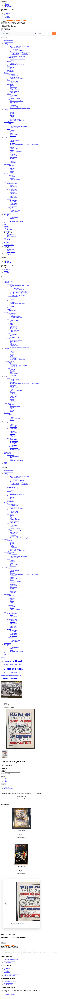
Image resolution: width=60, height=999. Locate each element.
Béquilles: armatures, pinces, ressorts (19, 54)
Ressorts (9, 61)
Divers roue (10, 207)
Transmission (10, 175)
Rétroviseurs (13, 105)
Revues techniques (14, 217)
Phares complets (14, 134)
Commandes (10, 45)
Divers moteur (13, 155)
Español (7, 5)
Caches (12, 116)
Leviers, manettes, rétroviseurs (17, 59)
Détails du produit (8, 788)
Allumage (9, 110)
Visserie (12, 67)
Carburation (13, 162)
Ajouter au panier (5, 773)
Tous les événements (11, 675)
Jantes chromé (13, 190)
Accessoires (13, 136)
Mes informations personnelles (11, 974)
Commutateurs (13, 124)
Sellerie (9, 94)
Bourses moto (4, 657)
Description (6, 787)
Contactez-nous (7, 962)
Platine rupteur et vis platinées (17, 120)
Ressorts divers (13, 63)
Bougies (12, 115)
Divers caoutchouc (14, 91)
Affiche (12, 218)
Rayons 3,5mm (14, 204)
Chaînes (12, 180)
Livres (11, 220)
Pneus (11, 185)
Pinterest (6, 781)
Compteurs (16, 49)
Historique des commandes (10, 970)
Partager (6, 778)
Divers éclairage (14, 127)
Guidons (12, 60)
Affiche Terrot (21, 830)
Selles (11, 96)
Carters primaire (14, 81)
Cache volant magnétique (16, 78)
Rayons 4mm (13, 206)
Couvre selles (13, 95)
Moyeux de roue (14, 211)
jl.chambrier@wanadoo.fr (10, 994)
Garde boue (10, 70)
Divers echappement (15, 166)
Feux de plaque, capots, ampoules (18, 126)
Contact (6, 14)
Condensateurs (13, 117)
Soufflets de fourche (15, 89)
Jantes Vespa (13, 196)
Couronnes (12, 176)
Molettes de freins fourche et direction (19, 46)
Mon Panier (7, 16)
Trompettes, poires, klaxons (20, 53)
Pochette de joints (14, 140)
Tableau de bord (14, 106)
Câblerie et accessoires (18, 50)
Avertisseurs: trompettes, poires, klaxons (20, 52)
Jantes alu (12, 194)
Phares (8, 129)
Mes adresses (7, 972)
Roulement (12, 158)
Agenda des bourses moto (10, 961)
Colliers (12, 171)
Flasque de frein (14, 75)
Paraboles (12, 131)
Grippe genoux (13, 92)
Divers (8, 66)
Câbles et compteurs (15, 47)
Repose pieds (13, 103)
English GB (8, 6)
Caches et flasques (11, 74)
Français (7, 4)
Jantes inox (12, 192)
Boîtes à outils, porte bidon (16, 101)
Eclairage (9, 123)
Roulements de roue (15, 210)
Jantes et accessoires (12, 189)
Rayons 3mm (13, 203)
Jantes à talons (13, 193)
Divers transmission (15, 179)
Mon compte (7, 13)
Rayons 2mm (13, 200)
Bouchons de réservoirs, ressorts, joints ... (20, 108)
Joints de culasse (14, 148)
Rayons (9, 199)
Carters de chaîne (14, 82)
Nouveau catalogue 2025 (11, 678)
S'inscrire (3, 942)
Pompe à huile (13, 157)
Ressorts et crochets (15, 98)
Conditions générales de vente (11, 959)
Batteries (12, 112)
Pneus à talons (13, 186)
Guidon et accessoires (12, 57)
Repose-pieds (13, 87)
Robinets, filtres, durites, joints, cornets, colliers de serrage (24, 144)
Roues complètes (14, 208)
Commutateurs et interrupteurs (17, 56)
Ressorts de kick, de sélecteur (17, 64)
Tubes (11, 169)
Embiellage (13, 154)
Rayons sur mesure (8, 983)
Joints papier (13, 145)
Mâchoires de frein (11, 71)
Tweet (5, 780)
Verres (11, 133)
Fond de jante (13, 197)
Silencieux (12, 168)
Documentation (10, 215)
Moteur (8, 138)
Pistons (12, 150)
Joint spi (12, 159)
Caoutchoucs (10, 84)
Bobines (12, 113)
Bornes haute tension (15, 119)
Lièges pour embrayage (16, 151)
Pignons (12, 178)
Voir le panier (4, 31)
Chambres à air (13, 187)
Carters (8, 80)
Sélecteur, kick (13, 88)
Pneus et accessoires (12, 183)
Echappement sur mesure (10, 981)
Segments (12, 143)
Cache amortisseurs (15, 77)
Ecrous (11, 172)
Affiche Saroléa (21, 866)
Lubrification (13, 161)
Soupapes (12, 152)
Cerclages (12, 130)
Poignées (12, 85)
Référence (3, 770)
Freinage (9, 68)
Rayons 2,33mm (14, 201)
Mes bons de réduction (9, 975)
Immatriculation (14, 102)
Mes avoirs (6, 971)
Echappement (10, 165)
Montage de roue (11, 236)
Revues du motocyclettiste (16, 221)
